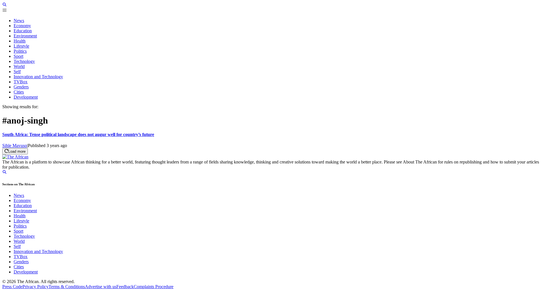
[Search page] (4, 5)
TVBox (21, 256)
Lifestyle (21, 220)
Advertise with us (100, 286)
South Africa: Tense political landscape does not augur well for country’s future (78, 134)
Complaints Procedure (153, 286)
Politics (20, 226)
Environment (25, 210)
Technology (24, 236)
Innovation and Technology (38, 251)
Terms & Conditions (67, 286)
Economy (22, 200)
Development (26, 271)
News (19, 195)
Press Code (12, 286)
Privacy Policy (35, 286)
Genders (21, 261)
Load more (17, 151)
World (19, 241)
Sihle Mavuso (14, 145)
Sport (18, 231)
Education (23, 205)
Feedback (125, 286)
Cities (19, 266)
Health (20, 215)
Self (17, 246)
